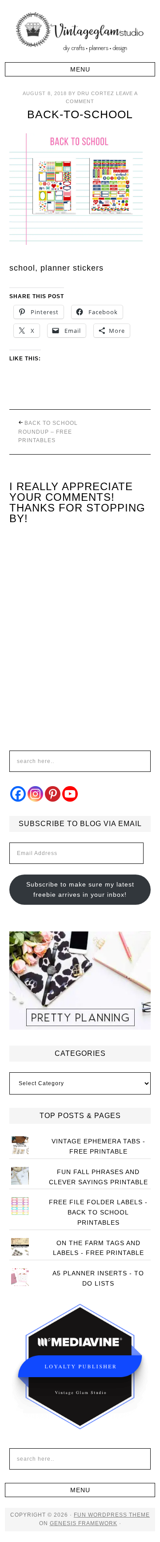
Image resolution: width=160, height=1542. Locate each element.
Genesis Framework (83, 1523)
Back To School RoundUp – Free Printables (48, 431)
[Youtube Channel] (70, 794)
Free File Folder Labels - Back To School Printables (98, 1212)
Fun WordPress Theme (112, 1515)
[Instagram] (35, 794)
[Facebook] (18, 794)
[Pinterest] (52, 794)
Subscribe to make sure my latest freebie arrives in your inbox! (80, 889)
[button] (80, 69)
